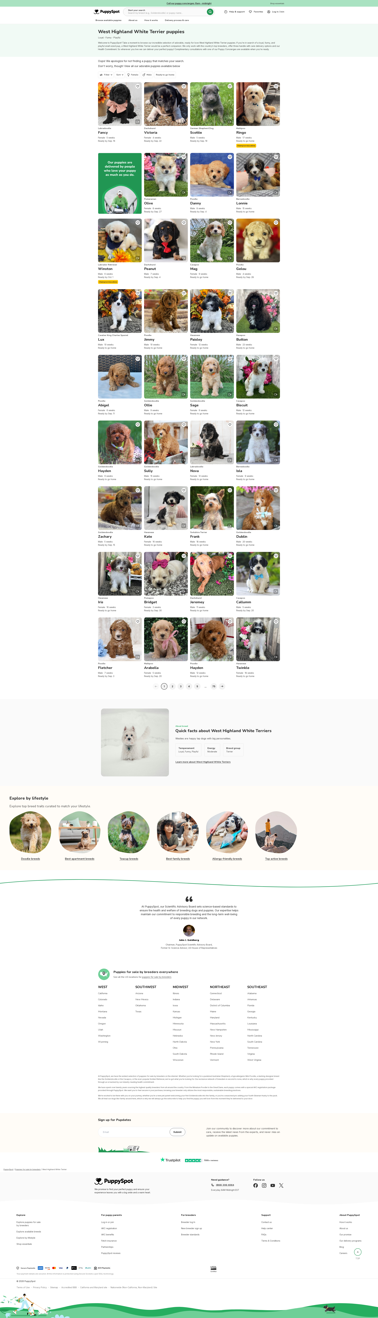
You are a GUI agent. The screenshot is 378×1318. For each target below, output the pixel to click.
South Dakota (180, 1054)
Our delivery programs (350, 1240)
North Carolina (254, 1035)
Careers (343, 1253)
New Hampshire (218, 1029)
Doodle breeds (30, 859)
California (102, 993)
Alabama (251, 993)
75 (213, 686)
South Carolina (254, 1041)
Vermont (214, 1060)
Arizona (139, 993)
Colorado (102, 999)
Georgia (251, 1011)
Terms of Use (23, 1287)
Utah (100, 1029)
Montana (102, 1011)
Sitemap (54, 1287)
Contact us (266, 1222)
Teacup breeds (129, 859)
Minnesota (178, 1023)
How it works (151, 20)
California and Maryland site (93, 1287)
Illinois (176, 993)
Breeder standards (190, 1234)
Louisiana (252, 1023)
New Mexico (141, 999)
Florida (250, 1005)
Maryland (214, 1017)
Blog (341, 1247)
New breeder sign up (191, 1228)
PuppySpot (8, 1169)
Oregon (102, 1023)
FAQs (263, 1234)
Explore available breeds (29, 1231)
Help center (267, 1228)
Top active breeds (276, 859)
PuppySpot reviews (110, 1253)
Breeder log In (188, 1222)
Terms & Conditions (270, 1240)
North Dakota (180, 1041)
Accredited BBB (69, 1287)
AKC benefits (107, 1234)
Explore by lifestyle (26, 1238)
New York (215, 1041)
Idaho (101, 1005)
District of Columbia (220, 1005)
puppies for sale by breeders (156, 977)
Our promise (345, 1234)
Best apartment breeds (79, 859)
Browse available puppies (108, 20)
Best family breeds (178, 859)
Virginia (251, 1054)
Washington (104, 1035)
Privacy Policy (40, 1287)
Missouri (177, 1029)
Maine (213, 1011)
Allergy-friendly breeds (227, 859)
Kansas (176, 1011)
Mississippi (253, 1029)
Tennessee (253, 1047)
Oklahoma (140, 1005)
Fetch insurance (109, 1240)
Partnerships (107, 1247)
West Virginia (254, 1060)
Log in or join (107, 1222)
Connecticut (216, 993)
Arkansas (252, 999)
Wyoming (103, 1041)
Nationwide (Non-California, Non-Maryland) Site (134, 1287)
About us (132, 20)
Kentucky (252, 1017)
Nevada (102, 1017)
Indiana (176, 999)
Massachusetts (218, 1023)
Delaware (215, 999)
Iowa (175, 1005)
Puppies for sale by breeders (28, 1169)
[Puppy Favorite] (138, 86)
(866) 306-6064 (225, 1185)
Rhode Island (216, 1054)
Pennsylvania (216, 1047)
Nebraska (178, 1035)
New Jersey (216, 1035)
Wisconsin (178, 1060)
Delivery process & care (177, 20)
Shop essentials (24, 1244)
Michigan (177, 1017)
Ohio (175, 1047)
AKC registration (109, 1228)
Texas (138, 1011)
